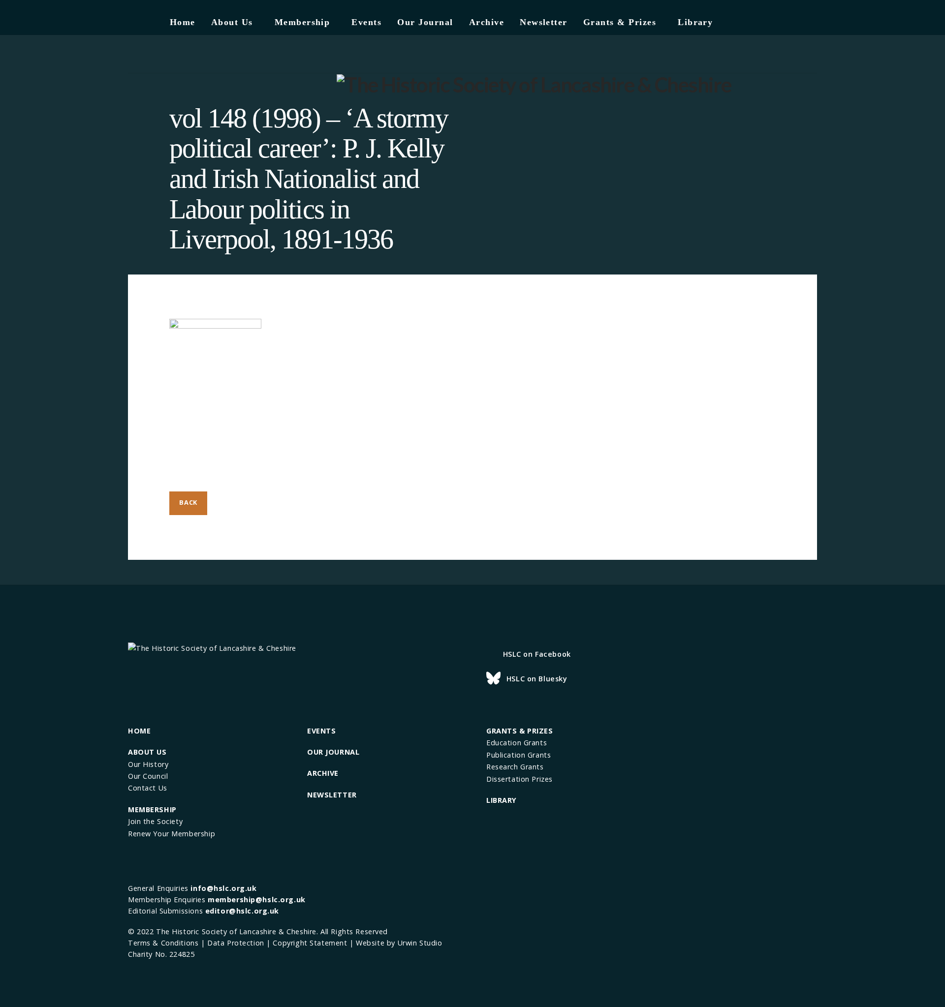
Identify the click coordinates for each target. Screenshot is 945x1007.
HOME (139, 730)
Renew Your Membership (171, 833)
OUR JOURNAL (333, 752)
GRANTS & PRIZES (519, 730)
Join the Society (155, 821)
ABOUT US (147, 752)
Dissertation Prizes (519, 779)
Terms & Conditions (163, 942)
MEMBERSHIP (152, 809)
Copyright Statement (310, 942)
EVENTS (321, 730)
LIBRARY (501, 800)
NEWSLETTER (332, 794)
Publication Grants (518, 755)
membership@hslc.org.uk (257, 899)
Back (188, 502)
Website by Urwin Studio (399, 942)
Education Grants (516, 742)
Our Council (148, 776)
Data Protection (235, 942)
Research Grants (515, 766)
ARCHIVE (323, 773)
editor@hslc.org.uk (242, 910)
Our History (148, 764)
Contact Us (147, 788)
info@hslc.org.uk (223, 888)
